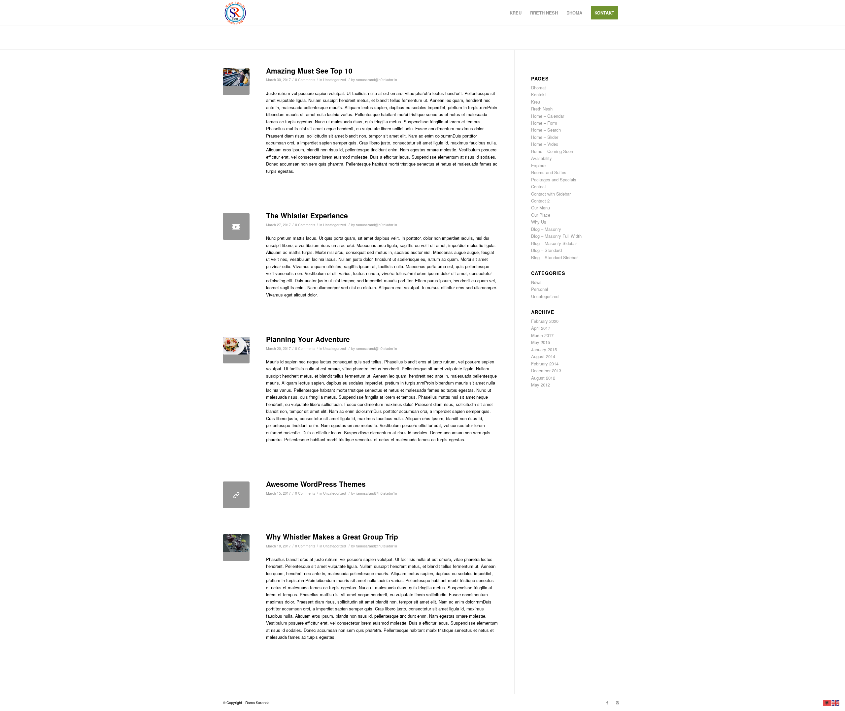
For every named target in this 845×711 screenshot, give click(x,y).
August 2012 (543, 378)
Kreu (535, 102)
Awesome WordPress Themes (316, 484)
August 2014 (543, 356)
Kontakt (538, 94)
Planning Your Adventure (308, 339)
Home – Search (546, 130)
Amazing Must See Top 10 (309, 71)
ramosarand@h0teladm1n (376, 79)
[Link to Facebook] (607, 702)
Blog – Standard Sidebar (554, 257)
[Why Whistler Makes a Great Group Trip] (236, 547)
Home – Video (544, 144)
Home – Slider (544, 137)
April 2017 (540, 328)
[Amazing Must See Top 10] (236, 81)
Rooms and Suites (548, 172)
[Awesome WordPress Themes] (236, 494)
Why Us (538, 222)
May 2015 (540, 342)
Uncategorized (334, 79)
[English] (835, 702)
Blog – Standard (546, 250)
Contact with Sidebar (551, 194)
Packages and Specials (553, 179)
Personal (539, 289)
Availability (541, 158)
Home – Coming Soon (552, 151)
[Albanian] (827, 702)
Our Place (540, 215)
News (536, 282)
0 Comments (305, 79)
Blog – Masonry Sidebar (554, 243)
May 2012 (540, 385)
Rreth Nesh (542, 109)
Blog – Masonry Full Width (556, 236)
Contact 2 (540, 201)
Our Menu (540, 207)
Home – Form (544, 123)
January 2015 (544, 349)
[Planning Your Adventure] (236, 350)
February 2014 (544, 363)
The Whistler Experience (307, 215)
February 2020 (544, 321)
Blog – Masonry (546, 229)
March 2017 (542, 335)
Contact (538, 186)
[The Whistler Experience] (236, 226)
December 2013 (546, 370)
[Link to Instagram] (617, 702)
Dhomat (538, 87)
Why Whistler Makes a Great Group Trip (332, 536)
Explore (538, 165)
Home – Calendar (547, 116)
